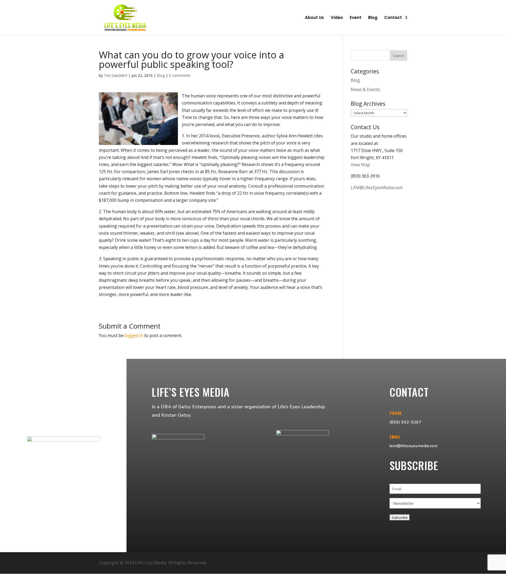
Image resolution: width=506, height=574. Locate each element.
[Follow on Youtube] (388, 563)
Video (337, 18)
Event (355, 18)
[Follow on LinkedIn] (401, 563)
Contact (393, 18)
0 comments (180, 75)
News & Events (365, 89)
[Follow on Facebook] (375, 563)
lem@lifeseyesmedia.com (413, 446)
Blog (372, 18)
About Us (314, 18)
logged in (134, 335)
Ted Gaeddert (115, 75)
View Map (360, 165)
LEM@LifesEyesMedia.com (377, 187)
